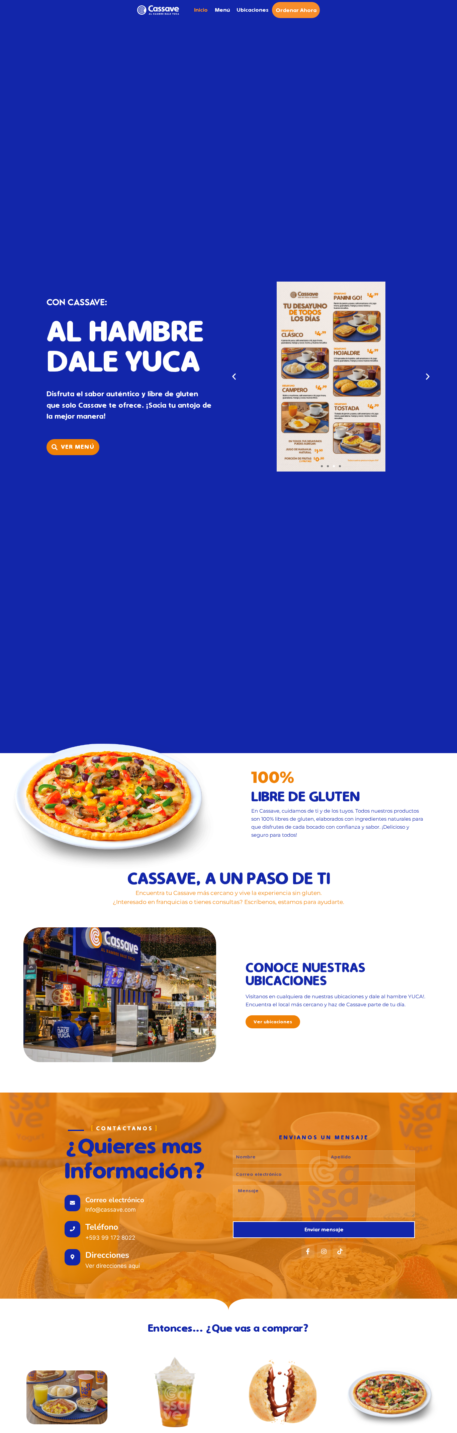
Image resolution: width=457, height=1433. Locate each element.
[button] (234, 376)
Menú (222, 10)
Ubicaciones (253, 10)
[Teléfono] (72, 1229)
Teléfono (101, 1227)
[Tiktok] (340, 1251)
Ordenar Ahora (296, 10)
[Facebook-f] (308, 1251)
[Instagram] (324, 1251)
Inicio (201, 10)
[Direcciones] (72, 1257)
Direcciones (107, 1255)
